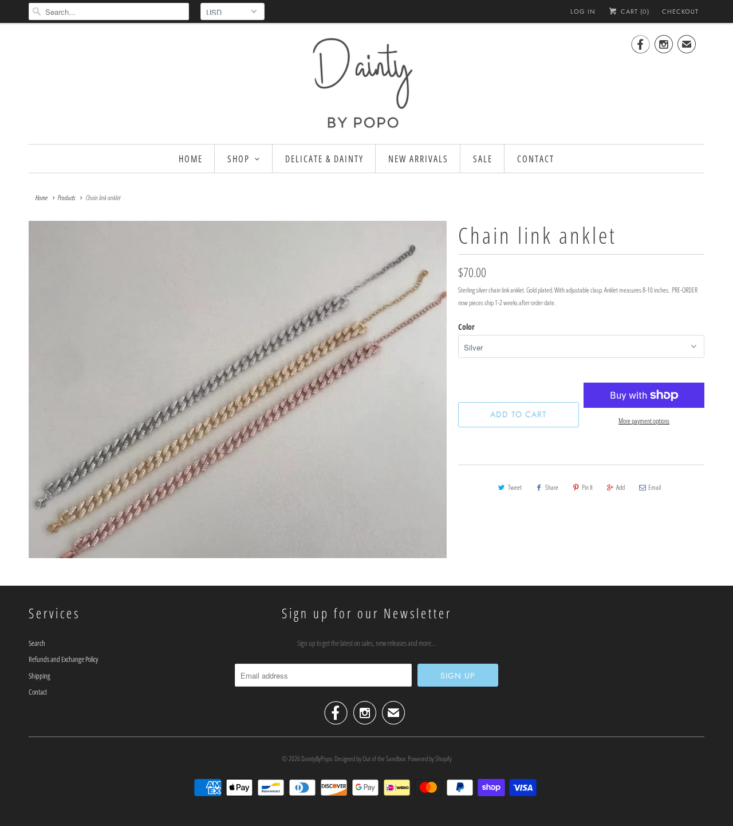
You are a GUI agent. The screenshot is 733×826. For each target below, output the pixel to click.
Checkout (680, 11)
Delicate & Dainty (324, 159)
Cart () (633, 11)
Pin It (587, 487)
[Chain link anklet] (238, 390)
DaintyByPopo (316, 758)
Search (37, 643)
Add (620, 487)
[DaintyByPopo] (366, 82)
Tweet (515, 487)
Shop (238, 159)
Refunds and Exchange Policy (63, 659)
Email (654, 487)
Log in (583, 11)
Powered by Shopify (430, 758)
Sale (482, 159)
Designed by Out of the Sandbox (369, 758)
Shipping (39, 676)
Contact (535, 159)
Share (551, 487)
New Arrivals (418, 159)
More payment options (643, 421)
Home (191, 159)
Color (466, 326)
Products (66, 197)
